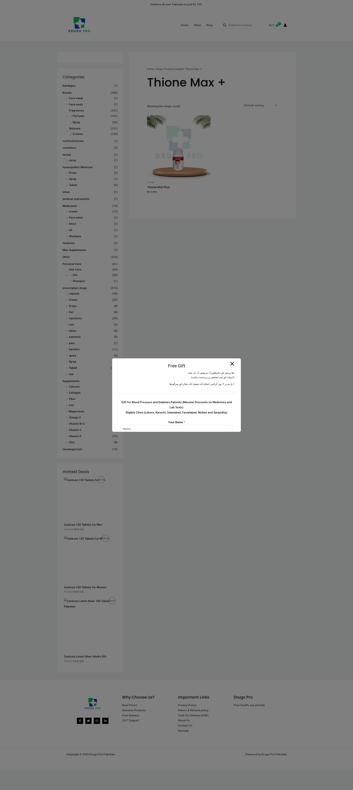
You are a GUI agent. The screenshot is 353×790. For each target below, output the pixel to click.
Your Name (176, 422)
